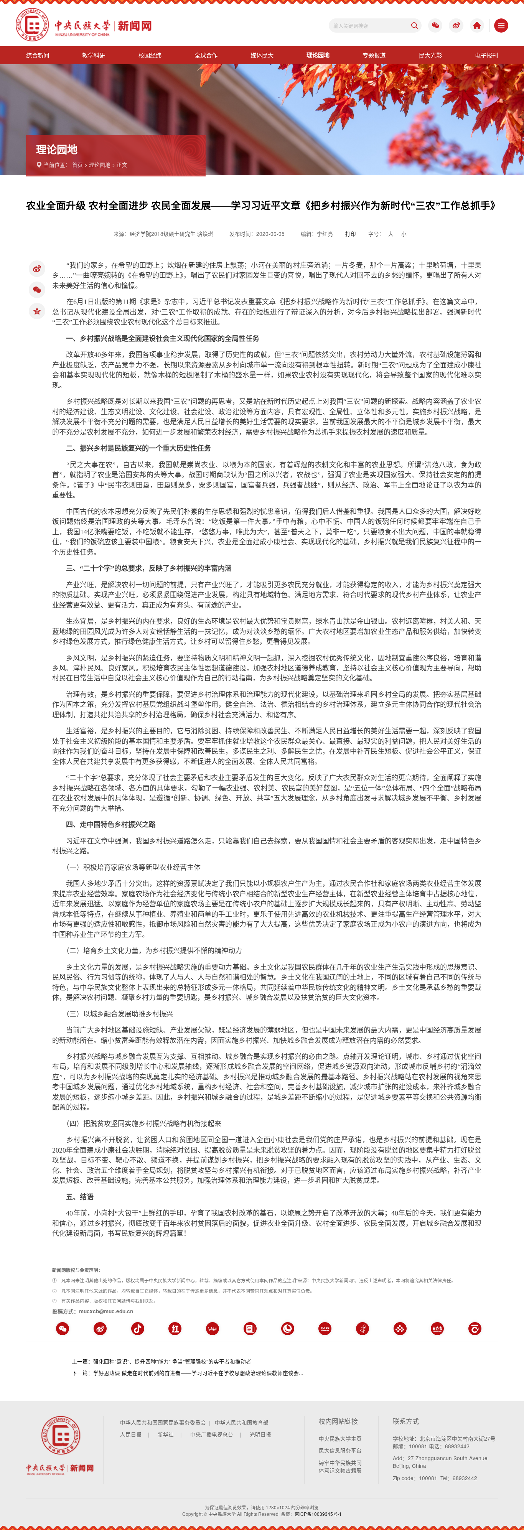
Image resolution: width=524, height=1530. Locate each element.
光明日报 (260, 1434)
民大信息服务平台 (340, 1450)
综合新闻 (37, 55)
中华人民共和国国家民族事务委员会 (163, 1422)
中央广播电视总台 (211, 1434)
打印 (350, 233)
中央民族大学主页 (340, 1438)
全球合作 (206, 55)
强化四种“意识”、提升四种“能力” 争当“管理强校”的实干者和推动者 (172, 1361)
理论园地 (318, 55)
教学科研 (93, 55)
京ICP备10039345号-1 (318, 1513)
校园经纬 (149, 55)
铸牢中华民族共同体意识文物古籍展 (340, 1466)
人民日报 (131, 1434)
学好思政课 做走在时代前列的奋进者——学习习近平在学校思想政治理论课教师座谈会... (198, 1373)
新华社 (166, 1434)
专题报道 (374, 55)
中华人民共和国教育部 (242, 1422)
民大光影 (430, 55)
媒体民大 (262, 55)
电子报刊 (486, 55)
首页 (77, 164)
